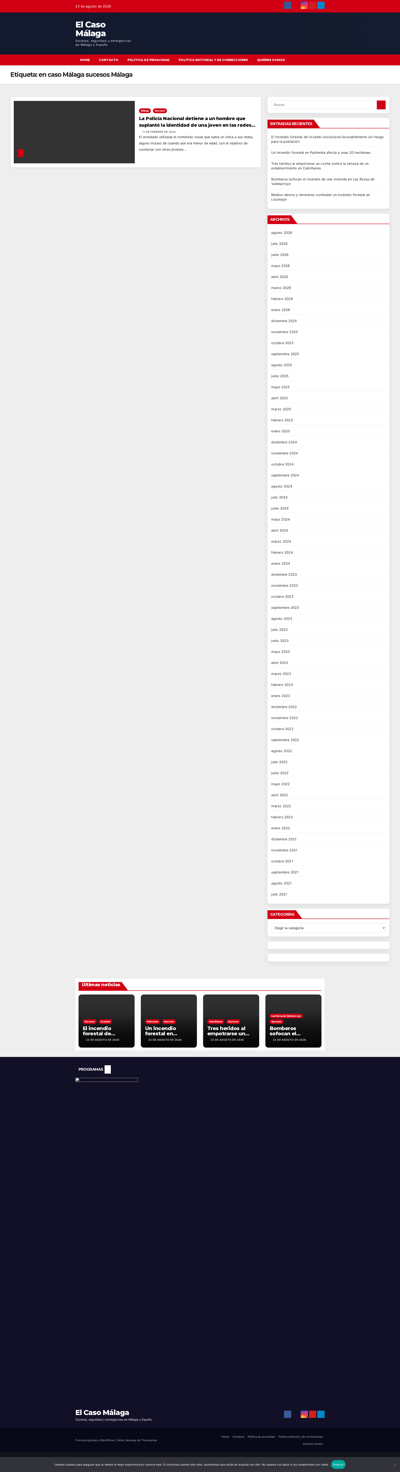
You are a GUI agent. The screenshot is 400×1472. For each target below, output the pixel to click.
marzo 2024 (281, 541)
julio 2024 (279, 497)
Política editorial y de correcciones (213, 60)
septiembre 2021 (284, 872)
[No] (395, 1466)
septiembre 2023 (285, 607)
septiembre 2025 (285, 354)
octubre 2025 (282, 343)
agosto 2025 (281, 365)
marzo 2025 (281, 409)
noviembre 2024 (284, 453)
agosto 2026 (281, 233)
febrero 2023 (282, 685)
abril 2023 (279, 663)
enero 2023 (280, 696)
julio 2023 (279, 629)
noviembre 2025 (284, 332)
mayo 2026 (280, 266)
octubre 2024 (282, 464)
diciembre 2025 (284, 321)
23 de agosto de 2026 (102, 1039)
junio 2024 (280, 508)
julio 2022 (279, 762)
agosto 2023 (281, 618)
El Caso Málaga (90, 28)
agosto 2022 (281, 751)
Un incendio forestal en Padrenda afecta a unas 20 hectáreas (320, 152)
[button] (313, 60)
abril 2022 (279, 795)
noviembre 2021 (284, 850)
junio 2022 (280, 773)
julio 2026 (279, 244)
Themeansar (149, 1440)
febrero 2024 (282, 552)
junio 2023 (280, 641)
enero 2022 (280, 828)
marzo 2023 (281, 674)
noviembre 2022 (284, 718)
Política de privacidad (149, 60)
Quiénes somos (271, 60)
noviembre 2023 (284, 585)
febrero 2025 (282, 420)
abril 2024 (279, 530)
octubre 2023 (282, 596)
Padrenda (152, 1021)
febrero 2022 (282, 817)
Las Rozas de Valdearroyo (286, 1015)
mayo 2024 (280, 519)
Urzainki (105, 1021)
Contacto (108, 60)
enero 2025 (280, 431)
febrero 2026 (282, 299)
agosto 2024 (281, 486)
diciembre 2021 (283, 839)
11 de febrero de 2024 (159, 131)
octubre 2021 (282, 861)
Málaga (145, 110)
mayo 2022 (280, 784)
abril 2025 (279, 398)
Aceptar (338, 1464)
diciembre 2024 (284, 442)
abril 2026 (279, 277)
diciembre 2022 (284, 707)
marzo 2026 (281, 288)
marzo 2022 (281, 806)
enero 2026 (280, 310)
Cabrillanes (215, 1021)
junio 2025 (280, 376)
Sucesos (160, 110)
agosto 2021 (281, 883)
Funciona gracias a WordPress (95, 1440)
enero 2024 (280, 563)
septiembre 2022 (285, 740)
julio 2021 (279, 894)
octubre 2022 (282, 729)
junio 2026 (280, 255)
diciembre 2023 (284, 574)
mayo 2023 (280, 652)
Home (85, 60)
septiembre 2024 (285, 475)
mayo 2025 (280, 387)
